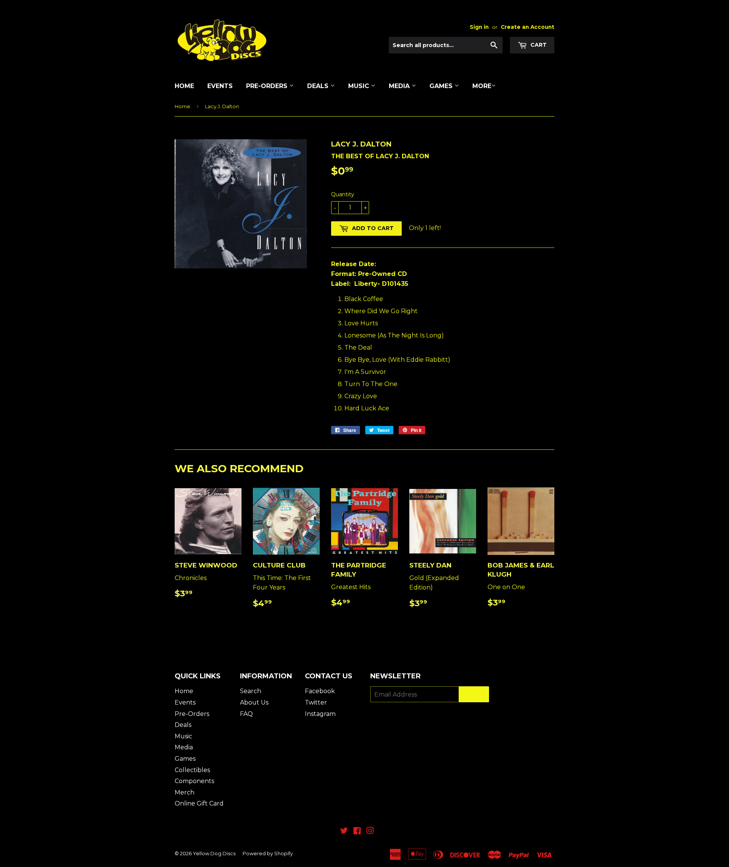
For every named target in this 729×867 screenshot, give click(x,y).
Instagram (320, 713)
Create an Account (527, 27)
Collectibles (192, 770)
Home (184, 86)
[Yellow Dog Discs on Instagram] (370, 831)
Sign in (479, 27)
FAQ (246, 713)
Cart (538, 44)
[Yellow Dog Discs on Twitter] (344, 831)
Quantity (342, 194)
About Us (254, 702)
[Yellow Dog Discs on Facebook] (357, 831)
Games (441, 86)
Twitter (316, 702)
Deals (318, 86)
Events (220, 86)
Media (400, 86)
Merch (184, 792)
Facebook (320, 691)
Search (250, 691)
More (481, 86)
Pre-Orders (267, 86)
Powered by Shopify (268, 853)
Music (359, 86)
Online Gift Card (199, 803)
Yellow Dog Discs (214, 853)
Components (194, 781)
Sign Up (474, 694)
